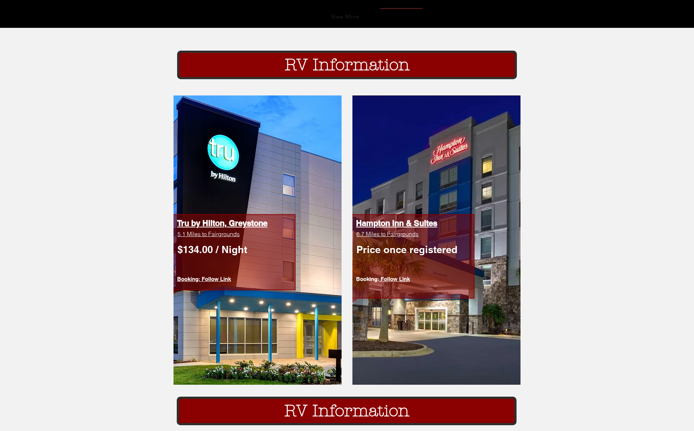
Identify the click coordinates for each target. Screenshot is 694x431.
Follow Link (394, 279)
